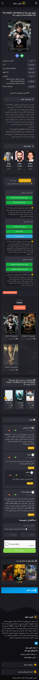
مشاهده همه (19, 307)
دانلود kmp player (30, 657)
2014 (4, 64)
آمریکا (4, 68)
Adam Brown (10, 79)
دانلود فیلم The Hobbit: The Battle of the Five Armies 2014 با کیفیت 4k (19, 14)
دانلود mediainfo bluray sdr (19, 269)
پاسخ (30, 448)
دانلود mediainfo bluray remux (19, 264)
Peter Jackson (8, 86)
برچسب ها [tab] (13, 180)
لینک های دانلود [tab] (25, 180)
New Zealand (11, 68)
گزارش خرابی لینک (9, 292)
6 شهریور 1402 (29, 475)
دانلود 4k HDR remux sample (19, 198)
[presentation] (4, 159)
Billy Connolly (20, 83)
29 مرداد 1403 (30, 495)
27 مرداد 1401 (30, 430)
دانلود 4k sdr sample (19, 202)
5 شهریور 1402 (30, 457)
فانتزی (12, 61)
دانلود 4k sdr (19, 231)
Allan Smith (14, 81)
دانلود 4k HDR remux (19, 227)
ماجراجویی (6, 61)
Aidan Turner (20, 79)
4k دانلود (22, 137)
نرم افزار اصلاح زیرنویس (28, 654)
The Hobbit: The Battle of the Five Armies (19, 105)
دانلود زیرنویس (19, 236)
